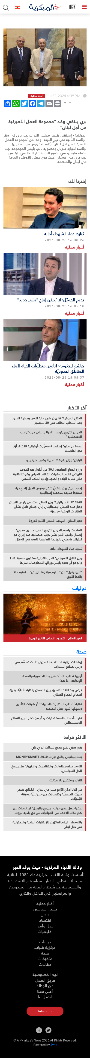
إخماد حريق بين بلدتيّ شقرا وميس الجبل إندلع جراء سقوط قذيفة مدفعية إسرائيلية (48, 490)
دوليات (79, 587)
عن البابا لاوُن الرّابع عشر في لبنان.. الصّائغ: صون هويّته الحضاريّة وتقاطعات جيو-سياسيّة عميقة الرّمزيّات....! (49, 794)
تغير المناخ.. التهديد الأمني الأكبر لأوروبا (55, 520)
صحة (82, 651)
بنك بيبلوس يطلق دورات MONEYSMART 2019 (49, 756)
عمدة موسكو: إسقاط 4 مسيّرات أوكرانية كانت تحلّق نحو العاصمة (48, 448)
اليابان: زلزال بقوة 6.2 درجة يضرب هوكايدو (54, 460)
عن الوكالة (45, 985)
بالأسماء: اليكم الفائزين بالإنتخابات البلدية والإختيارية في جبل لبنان (47, 824)
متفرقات (45, 958)
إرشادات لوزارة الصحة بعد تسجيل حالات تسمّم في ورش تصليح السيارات (48, 664)
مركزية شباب (45, 947)
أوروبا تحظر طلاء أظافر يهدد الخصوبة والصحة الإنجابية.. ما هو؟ (52, 678)
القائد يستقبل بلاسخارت (66, 780)
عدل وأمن (45, 926)
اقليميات (45, 931)
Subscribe (45, 1011)
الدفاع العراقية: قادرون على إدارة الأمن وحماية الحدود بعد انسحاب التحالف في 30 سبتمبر (47, 420)
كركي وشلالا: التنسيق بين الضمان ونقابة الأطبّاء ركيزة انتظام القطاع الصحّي (46, 692)
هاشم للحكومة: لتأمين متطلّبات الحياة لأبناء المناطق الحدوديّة (48, 368)
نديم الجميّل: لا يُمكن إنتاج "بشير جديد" (50, 300)
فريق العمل (45, 980)
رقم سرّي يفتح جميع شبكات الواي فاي (57, 747)
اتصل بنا (45, 997)
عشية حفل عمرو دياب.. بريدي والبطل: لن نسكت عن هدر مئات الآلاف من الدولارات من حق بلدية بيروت (47, 810)
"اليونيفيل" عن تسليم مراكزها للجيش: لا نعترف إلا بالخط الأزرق (47, 574)
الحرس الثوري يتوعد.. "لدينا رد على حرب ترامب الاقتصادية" (51, 434)
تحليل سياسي (45, 909)
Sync (54, 1045)
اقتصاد (45, 920)
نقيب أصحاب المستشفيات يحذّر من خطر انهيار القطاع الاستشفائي (46, 720)
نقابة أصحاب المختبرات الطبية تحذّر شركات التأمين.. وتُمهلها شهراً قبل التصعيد (48, 706)
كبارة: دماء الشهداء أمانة (64, 233)
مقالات (45, 964)
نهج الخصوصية (45, 974)
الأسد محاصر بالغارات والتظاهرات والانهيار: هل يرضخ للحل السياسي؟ (47, 768)
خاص (45, 914)
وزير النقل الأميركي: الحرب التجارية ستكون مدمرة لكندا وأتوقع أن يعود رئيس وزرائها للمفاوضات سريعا (46, 560)
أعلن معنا (45, 991)
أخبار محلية (74, 246)
